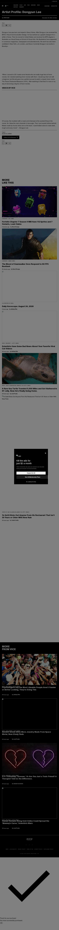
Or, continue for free (31, 481)
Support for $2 (31, 473)
